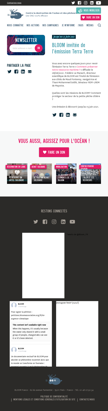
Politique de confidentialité (54, 396)
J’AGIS (80, 25)
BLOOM (21, 304)
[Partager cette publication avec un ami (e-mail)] (29, 71)
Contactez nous (14, 3)
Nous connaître (15, 25)
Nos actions (33, 25)
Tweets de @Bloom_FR (77, 234)
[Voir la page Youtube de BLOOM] (98, 2)
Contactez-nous (87, 399)
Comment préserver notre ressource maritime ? (75, 68)
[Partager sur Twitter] (9, 71)
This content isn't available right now (29, 325)
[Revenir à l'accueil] (16, 14)
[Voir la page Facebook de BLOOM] (79, 3)
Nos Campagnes (50, 25)
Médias (90, 25)
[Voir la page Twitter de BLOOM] (73, 3)
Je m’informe (68, 25)
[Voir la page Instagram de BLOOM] (86, 3)
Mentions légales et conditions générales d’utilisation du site (44, 399)
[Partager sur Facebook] (16, 71)
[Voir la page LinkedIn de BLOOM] (92, 3)
